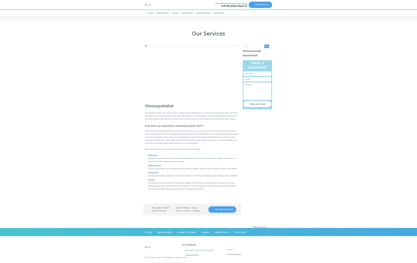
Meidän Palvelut (163, 13)
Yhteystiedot (219, 13)
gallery (175, 13)
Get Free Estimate (223, 209)
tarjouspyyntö (187, 13)
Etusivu (151, 13)
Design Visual (180, 257)
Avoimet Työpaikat (203, 13)
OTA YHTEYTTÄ (262, 4)
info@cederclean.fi (192, 255)
